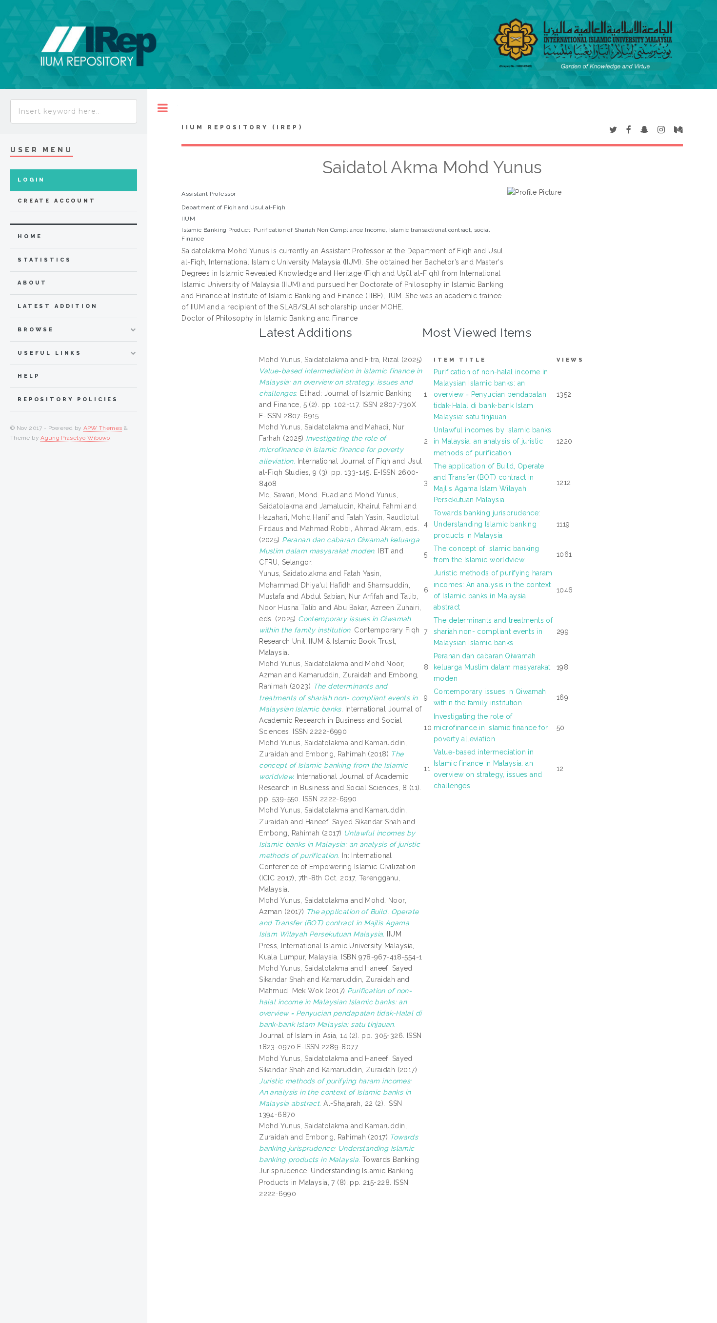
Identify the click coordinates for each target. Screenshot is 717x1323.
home (30, 236)
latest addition (58, 306)
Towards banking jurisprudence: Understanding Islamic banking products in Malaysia (487, 524)
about (32, 283)
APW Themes (102, 428)
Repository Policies (68, 399)
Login (31, 180)
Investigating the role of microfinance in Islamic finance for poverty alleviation (491, 727)
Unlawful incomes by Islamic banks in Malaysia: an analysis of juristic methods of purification (493, 441)
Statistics (45, 260)
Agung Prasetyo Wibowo (75, 437)
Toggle (162, 108)
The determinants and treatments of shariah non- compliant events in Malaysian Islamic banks (493, 631)
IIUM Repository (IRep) (241, 127)
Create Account (57, 201)
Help (29, 376)
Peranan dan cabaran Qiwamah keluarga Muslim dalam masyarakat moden (492, 667)
